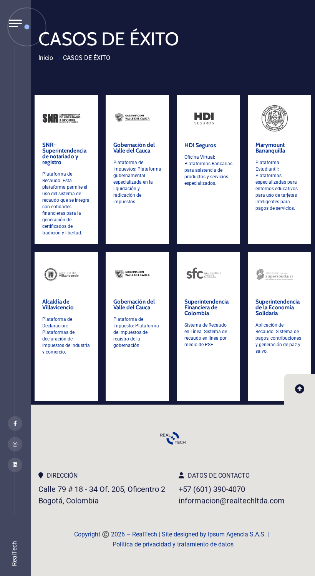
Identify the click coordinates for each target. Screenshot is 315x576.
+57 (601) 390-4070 (212, 489)
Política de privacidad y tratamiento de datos (173, 544)
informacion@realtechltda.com (232, 500)
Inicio (45, 57)
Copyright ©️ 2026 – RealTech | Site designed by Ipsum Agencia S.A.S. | (173, 534)
